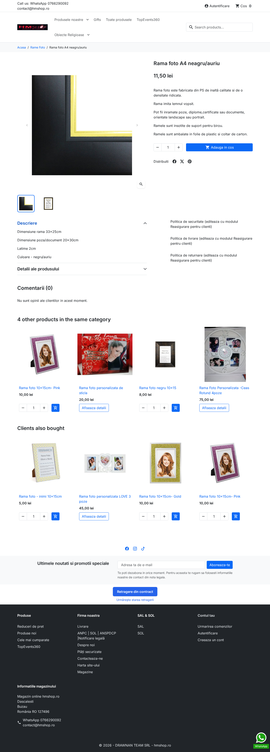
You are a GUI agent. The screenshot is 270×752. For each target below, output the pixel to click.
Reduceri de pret (30, 626)
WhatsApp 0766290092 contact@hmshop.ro (42, 722)
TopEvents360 (148, 19)
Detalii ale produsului (38, 268)
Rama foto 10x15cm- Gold (160, 496)
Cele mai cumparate (33, 640)
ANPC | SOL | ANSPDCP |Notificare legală (96, 635)
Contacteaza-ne (90, 658)
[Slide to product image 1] (26, 203)
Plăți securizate (89, 652)
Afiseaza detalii (94, 408)
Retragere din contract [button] (135, 592)
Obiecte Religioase (69, 35)
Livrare (82, 626)
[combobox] (219, 27)
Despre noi (86, 645)
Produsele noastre (68, 19)
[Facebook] (127, 548)
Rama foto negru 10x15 (157, 388)
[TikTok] (143, 548)
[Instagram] (135, 548)
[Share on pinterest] (189, 161)
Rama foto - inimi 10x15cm (40, 496)
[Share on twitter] (182, 161)
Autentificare (208, 633)
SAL (141, 626)
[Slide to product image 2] (48, 203)
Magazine (85, 672)
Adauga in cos (219, 147)
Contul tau (206, 615)
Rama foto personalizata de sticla (101, 390)
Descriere (27, 223)
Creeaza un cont (211, 640)
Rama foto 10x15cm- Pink (39, 388)
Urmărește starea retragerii (135, 600)
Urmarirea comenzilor (215, 626)
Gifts (97, 19)
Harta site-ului (88, 665)
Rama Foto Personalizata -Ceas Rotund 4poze (224, 390)
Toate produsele (119, 19)
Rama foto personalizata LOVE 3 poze (105, 499)
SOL (141, 633)
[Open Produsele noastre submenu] (87, 19)
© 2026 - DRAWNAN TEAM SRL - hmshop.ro (135, 745)
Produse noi (26, 633)
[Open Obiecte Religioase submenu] (88, 35)
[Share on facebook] (174, 161)
